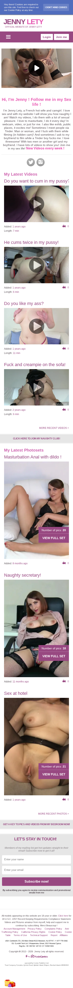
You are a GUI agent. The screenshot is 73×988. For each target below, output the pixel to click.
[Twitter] (31, 162)
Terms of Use (20, 935)
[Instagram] (40, 162)
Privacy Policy (35, 928)
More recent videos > (54, 428)
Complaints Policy (53, 928)
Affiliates (64, 935)
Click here (63, 915)
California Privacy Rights (33, 932)
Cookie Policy (55, 932)
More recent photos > (53, 813)
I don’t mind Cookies (56, 7)
